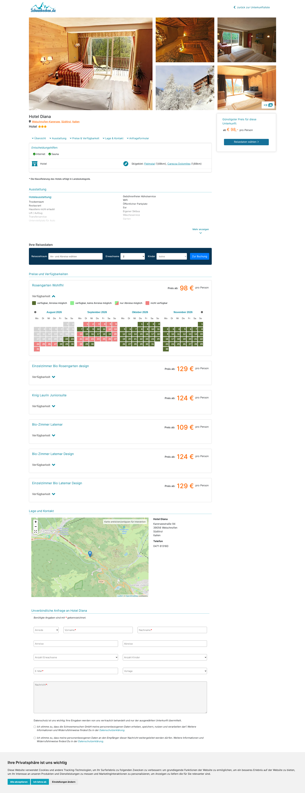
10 (98, 329)
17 (98, 334)
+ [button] (36, 522)
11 (104, 329)
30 (72, 344)
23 (72, 339)
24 (38, 344)
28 (61, 344)
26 (49, 344)
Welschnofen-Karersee (46, 121)
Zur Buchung (199, 256)
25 (43, 344)
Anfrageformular (139, 138)
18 (104, 334)
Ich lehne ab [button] (39, 781)
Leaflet (120, 596)
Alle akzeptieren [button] (19, 781)
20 (115, 334)
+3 (265, 105)
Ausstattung (58, 138)
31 (38, 349)
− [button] (36, 527)
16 (92, 334)
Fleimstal (149, 163)
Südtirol (66, 121)
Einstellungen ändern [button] (63, 781)
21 (81, 339)
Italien (76, 121)
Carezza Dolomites (178, 163)
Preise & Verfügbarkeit (85, 138)
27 (55, 344)
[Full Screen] (35, 531)
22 (66, 339)
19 (109, 334)
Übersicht (40, 138)
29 (66, 344)
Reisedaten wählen (245, 141)
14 (81, 334)
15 (86, 334)
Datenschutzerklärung (111, 730)
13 (115, 329)
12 (109, 329)
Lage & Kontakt (113, 138)
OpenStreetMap (132, 596)
